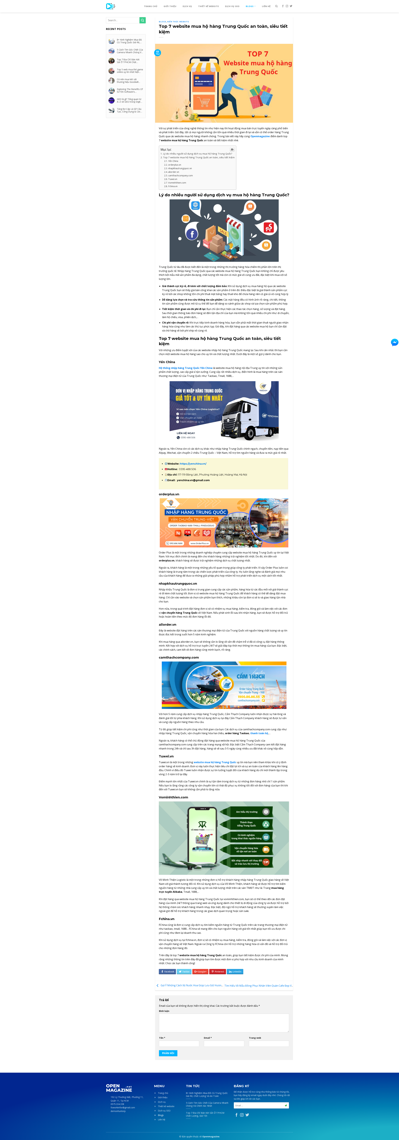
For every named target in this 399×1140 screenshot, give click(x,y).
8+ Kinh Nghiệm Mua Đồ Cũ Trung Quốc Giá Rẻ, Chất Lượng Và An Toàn (129, 41)
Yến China (173, 160)
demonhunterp (118, 1111)
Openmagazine (210, 1136)
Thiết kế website (208, 6)
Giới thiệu (170, 6)
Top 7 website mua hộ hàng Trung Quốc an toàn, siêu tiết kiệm (199, 157)
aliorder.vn (173, 171)
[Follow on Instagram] (287, 6)
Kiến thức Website (178, 22)
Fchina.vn (173, 186)
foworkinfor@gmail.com (123, 1107)
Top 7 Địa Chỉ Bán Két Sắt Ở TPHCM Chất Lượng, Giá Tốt (128, 60)
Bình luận (164, 1011)
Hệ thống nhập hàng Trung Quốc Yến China (185, 368)
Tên (162, 1037)
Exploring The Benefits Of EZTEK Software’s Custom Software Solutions (130, 90)
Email (208, 1037)
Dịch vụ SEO (232, 6)
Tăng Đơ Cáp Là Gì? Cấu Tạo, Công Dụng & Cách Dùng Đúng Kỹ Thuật (129, 110)
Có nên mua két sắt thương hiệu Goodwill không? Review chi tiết (128, 80)
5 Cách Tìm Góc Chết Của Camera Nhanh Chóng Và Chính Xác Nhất (130, 51)
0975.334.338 (117, 1104)
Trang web (255, 1037)
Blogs (250, 6)
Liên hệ (266, 6)
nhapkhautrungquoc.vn (180, 168)
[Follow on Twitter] (291, 6)
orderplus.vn (174, 164)
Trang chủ (150, 6)
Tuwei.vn (172, 179)
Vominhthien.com (177, 182)
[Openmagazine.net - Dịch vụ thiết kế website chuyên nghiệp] (120, 6)
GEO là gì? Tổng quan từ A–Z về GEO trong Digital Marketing (129, 100)
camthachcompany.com (180, 175)
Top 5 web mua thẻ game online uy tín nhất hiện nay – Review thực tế (130, 70)
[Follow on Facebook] (283, 6)
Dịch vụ (187, 6)
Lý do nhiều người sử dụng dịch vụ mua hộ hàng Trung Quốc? (197, 153)
